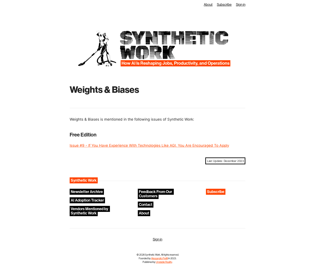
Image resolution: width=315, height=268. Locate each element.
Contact (145, 205)
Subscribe (224, 4)
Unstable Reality (164, 262)
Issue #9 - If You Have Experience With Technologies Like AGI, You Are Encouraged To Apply (149, 145)
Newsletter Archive (87, 192)
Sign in (240, 4)
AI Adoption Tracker (87, 200)
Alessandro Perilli (159, 258)
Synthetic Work (174, 45)
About (208, 4)
